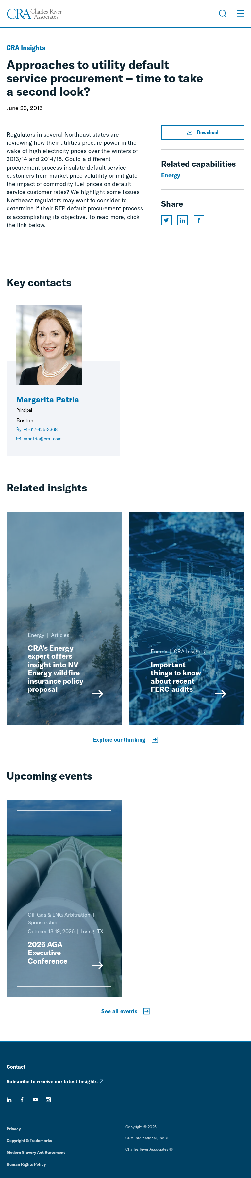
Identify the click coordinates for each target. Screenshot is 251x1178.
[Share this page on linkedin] (182, 220)
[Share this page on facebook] (199, 220)
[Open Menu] (240, 14)
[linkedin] (9, 1099)
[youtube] (35, 1099)
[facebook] (22, 1099)
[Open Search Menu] (223, 14)
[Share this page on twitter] (166, 220)
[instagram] (48, 1099)
